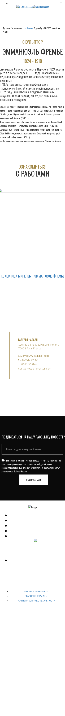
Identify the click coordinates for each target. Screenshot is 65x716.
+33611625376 (27, 363)
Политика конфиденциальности (36, 600)
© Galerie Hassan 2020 (36, 591)
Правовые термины (36, 596)
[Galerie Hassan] (24, 6)
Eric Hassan (28, 28)
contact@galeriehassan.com (34, 368)
